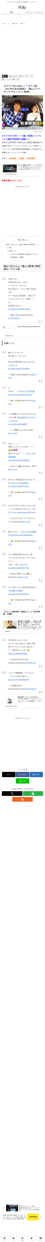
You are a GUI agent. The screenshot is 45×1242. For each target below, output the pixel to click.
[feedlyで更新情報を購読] (33, 793)
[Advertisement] (22, 49)
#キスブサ (24, 391)
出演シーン (13, 251)
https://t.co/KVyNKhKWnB (18, 680)
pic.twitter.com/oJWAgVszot (24, 512)
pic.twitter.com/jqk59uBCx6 (18, 594)
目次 (19, 240)
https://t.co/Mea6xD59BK (17, 654)
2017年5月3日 (13, 318)
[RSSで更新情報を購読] (22, 799)
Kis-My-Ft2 (14, 76)
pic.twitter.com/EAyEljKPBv (19, 369)
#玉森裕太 (24, 483)
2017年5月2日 (30, 689)
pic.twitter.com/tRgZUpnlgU (18, 486)
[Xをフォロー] (12, 793)
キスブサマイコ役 (27, 76)
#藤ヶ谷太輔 (17, 591)
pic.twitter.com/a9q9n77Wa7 (18, 568)
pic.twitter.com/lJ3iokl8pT (17, 424)
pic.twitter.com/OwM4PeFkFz (22, 535)
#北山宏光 (22, 417)
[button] (40, 658)
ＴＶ (5, 76)
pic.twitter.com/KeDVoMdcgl (21, 395)
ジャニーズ (7, 79)
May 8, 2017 (13, 433)
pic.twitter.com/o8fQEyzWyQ (19, 309)
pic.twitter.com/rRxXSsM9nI (18, 460)
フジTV (17, 79)
